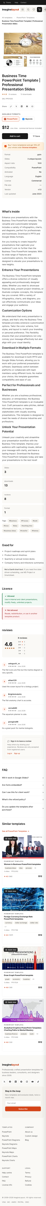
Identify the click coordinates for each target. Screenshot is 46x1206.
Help (16, 2)
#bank (35, 521)
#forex (6, 526)
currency (8, 923)
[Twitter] (4, 1081)
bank (32, 1034)
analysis (24, 1034)
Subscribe (23, 1109)
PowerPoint (7, 1132)
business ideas (10, 868)
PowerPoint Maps (9, 1148)
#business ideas (10, 531)
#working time (27, 526)
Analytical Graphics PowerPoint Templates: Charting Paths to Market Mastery (23, 1029)
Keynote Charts (8, 1160)
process (29, 868)
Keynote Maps (8, 1152)
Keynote (27, 119)
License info (7, 1185)
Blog (27, 1140)
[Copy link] (11, 106)
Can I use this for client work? (16, 792)
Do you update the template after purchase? (17, 808)
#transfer (23, 531)
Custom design (31, 1136)
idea (20, 868)
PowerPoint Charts (10, 1156)
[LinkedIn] (15, 1081)
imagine (10, 9)
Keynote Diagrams (9, 1144)
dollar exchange (21, 923)
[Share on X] (16, 106)
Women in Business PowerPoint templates (22, 864)
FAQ (3, 1181)
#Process (24, 521)
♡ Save (36, 136)
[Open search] (28, 9)
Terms (27, 1173)
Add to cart (15, 136)
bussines (26, 979)
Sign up (17, 753)
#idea (15, 526)
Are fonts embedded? (12, 785)
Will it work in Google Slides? (15, 777)
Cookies (28, 1185)
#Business (13, 521)
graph (7, 979)
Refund (28, 1181)
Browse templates (29, 147)
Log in (9, 753)
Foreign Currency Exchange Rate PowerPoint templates (18, 918)
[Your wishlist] (33, 9)
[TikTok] (38, 1081)
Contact (23, 2)
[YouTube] (32, 1081)
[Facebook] (10, 1081)
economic (16, 979)
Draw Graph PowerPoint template (18, 975)
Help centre (7, 1173)
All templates (7, 18)
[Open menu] (22, 9)
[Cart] (39, 9)
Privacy (28, 1177)
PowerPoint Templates (25, 18)
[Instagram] (27, 1081)
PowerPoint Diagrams (11, 1140)
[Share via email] (32, 106)
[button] (23, 49)
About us (28, 1132)
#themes (35, 531)
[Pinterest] (21, 1081)
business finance (11, 1034)
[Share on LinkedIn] (21, 106)
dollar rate (34, 923)
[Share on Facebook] (27, 106)
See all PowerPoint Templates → (15, 831)
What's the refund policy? (14, 799)
